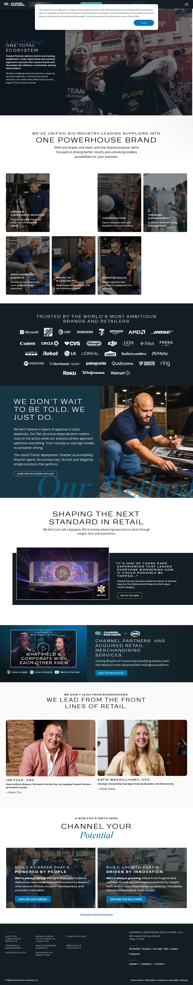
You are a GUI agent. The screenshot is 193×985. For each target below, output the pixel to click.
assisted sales (15, 952)
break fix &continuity (73, 946)
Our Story (146, 949)
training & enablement (13, 946)
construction (76, 936)
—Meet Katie (106, 788)
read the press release (111, 673)
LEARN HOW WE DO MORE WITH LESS (35, 473)
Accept (144, 23)
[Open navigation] (186, 4)
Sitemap (184, 980)
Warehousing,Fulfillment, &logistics (45, 938)
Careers (174, 949)
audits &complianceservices (13, 938)
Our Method (134, 949)
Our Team (157, 949)
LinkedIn (133, 964)
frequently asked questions (96, 914)
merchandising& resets (46, 946)
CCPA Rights (150, 980)
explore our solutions (126, 899)
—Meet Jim (14, 792)
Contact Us (135, 954)
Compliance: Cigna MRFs (168, 980)
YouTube (159, 964)
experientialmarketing (44, 953)
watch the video (130, 595)
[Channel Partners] (24, 4)
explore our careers (33, 899)
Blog (166, 949)
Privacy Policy (137, 980)
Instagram (145, 964)
